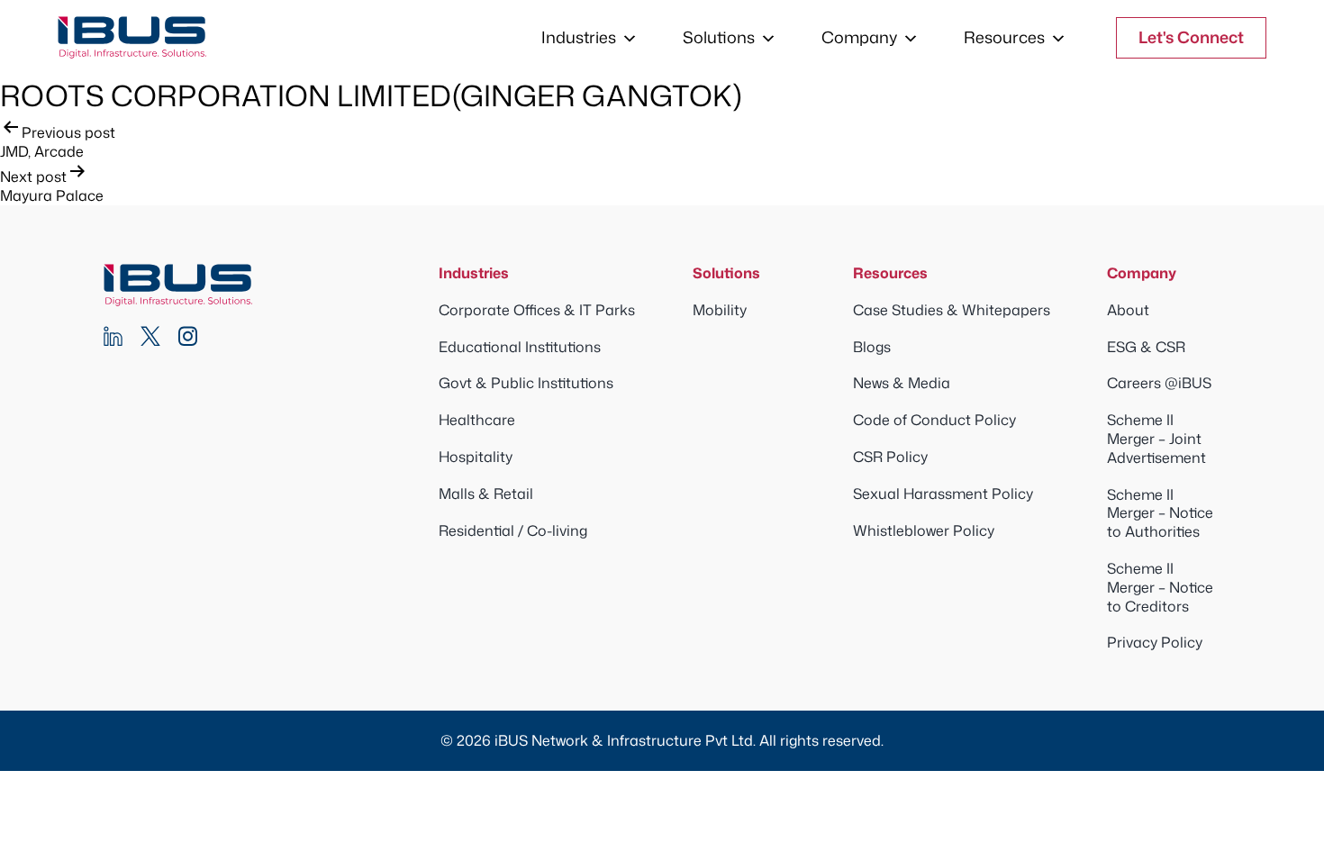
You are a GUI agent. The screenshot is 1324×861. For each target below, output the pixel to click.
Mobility (720, 310)
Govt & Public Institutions (526, 383)
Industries (578, 37)
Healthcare (477, 420)
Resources (1004, 37)
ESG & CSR (1146, 347)
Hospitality (475, 457)
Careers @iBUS (1159, 383)
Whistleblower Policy (923, 530)
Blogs (872, 347)
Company (859, 37)
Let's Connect (1191, 37)
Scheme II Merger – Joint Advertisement (1156, 438)
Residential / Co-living (513, 530)
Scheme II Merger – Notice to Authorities (1160, 513)
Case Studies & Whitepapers (951, 310)
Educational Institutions (520, 347)
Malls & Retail (486, 493)
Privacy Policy (1154, 642)
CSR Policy (890, 457)
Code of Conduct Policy (934, 420)
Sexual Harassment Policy (943, 493)
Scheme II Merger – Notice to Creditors (1160, 587)
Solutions (719, 37)
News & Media (901, 383)
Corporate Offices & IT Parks (537, 310)
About (1128, 310)
